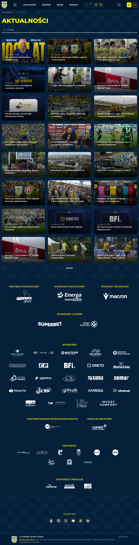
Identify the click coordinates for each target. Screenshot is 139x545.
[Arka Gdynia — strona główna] (4, 5)
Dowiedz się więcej (26, 540)
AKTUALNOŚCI (29, 5)
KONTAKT (73, 5)
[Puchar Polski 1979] (86, 5)
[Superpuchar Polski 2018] (101, 5)
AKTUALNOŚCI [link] (20, 12)
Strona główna (7, 12)
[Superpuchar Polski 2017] (96, 5)
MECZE (60, 5)
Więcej (69, 268)
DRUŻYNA (46, 5)
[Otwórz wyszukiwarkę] (119, 5)
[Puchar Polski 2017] (91, 5)
